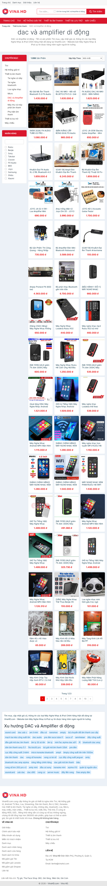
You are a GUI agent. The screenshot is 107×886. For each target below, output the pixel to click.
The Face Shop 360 (33, 878)
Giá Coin (64, 878)
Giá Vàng (47, 878)
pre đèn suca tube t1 (53, 737)
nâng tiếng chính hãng (41, 762)
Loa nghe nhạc (14, 89)
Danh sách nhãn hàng (12, 847)
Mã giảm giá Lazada (11, 863)
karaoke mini (59, 767)
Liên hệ (36, 2)
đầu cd (43, 732)
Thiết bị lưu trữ (74, 20)
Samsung (12, 172)
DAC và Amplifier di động (15, 99)
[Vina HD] (16, 795)
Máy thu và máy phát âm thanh (15, 106)
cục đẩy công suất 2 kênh (17, 752)
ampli (58, 752)
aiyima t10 (72, 767)
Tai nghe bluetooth (12, 83)
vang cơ (41, 772)
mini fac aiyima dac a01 (65, 742)
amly (87, 757)
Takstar (11, 156)
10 (85, 698)
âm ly (50, 742)
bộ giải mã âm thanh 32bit (55, 747)
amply (63, 732)
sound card (10, 732)
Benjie (11, 150)
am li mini (34, 732)
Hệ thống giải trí (32, 20)
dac (22, 757)
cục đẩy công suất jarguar (71, 757)
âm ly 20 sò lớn (38, 742)
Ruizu (10, 147)
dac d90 (31, 772)
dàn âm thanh (11, 757)
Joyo (10, 169)
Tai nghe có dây (15, 78)
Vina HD (64, 883)
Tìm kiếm (97, 11)
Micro (10, 93)
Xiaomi (11, 178)
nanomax (53, 732)
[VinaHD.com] (14, 11)
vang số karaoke (33, 757)
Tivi (19, 20)
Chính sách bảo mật (11, 831)
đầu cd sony (45, 767)
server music (53, 772)
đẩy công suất (94, 737)
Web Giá (55, 878)
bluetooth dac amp (91, 742)
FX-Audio (12, 163)
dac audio (37, 737)
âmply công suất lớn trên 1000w (78, 752)
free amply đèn (83, 772)
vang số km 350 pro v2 (15, 767)
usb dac (21, 772)
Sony (10, 153)
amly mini (33, 767)
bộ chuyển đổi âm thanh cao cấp (83, 732)
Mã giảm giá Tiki (9, 859)
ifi (79, 742)
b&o (78, 762)
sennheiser (80, 737)
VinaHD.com (53, 883)
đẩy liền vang (68, 772)
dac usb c (22, 732)
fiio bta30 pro (34, 747)
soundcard (10, 772)
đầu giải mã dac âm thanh (17, 742)
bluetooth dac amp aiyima (17, 762)
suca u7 (69, 737)
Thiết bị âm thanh (53, 20)
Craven (11, 159)
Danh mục (17, 2)
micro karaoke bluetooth (42, 752)
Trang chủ (6, 2)
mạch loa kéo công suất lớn (17, 737)
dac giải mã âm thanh (64, 762)
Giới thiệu (27, 2)
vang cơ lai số (50, 757)
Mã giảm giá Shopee (11, 866)
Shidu (10, 175)
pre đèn (73, 747)
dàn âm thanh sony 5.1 (15, 747)
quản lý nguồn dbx (88, 767)
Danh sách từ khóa (10, 855)
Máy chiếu (90, 20)
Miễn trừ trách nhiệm (11, 839)
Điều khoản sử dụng (11, 835)
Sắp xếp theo (75, 58)
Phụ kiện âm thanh (13, 113)
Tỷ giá (19, 878)
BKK (10, 166)
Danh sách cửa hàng (11, 851)
